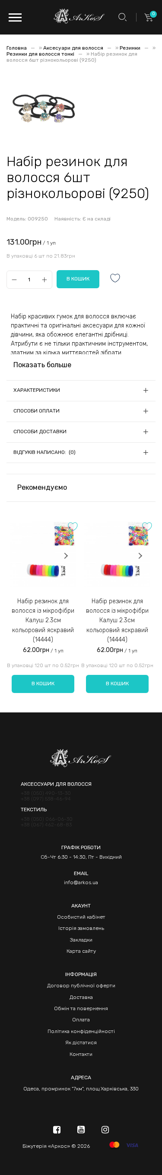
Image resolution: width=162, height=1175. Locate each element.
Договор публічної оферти (81, 986)
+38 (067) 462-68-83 (46, 825)
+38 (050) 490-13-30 (46, 793)
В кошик (43, 683)
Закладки (81, 940)
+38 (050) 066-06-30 (47, 819)
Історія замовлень (81, 928)
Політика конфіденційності (81, 1031)
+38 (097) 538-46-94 (46, 799)
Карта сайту (81, 951)
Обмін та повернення (81, 1008)
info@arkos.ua (81, 882)
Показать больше (42, 365)
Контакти (81, 1054)
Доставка (81, 997)
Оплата (81, 1020)
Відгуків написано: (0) (44, 452)
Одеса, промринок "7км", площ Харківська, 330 (81, 1089)
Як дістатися (81, 1043)
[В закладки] (115, 279)
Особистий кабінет (81, 917)
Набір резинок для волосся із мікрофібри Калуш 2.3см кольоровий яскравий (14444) (43, 621)
